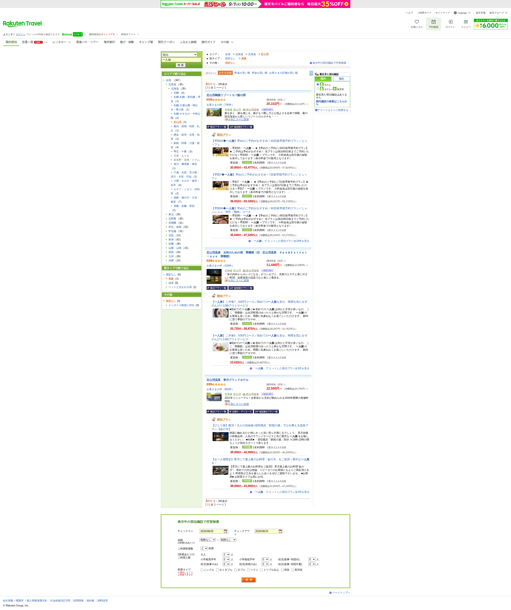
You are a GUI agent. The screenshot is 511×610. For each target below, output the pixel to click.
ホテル (327, 85)
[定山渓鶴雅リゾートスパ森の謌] (266, 110)
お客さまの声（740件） (220, 104)
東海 (171, 239)
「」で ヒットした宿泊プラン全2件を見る (281, 368)
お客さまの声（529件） (220, 265)
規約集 (90, 600)
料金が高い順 (259, 72)
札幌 (176, 92)
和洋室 (298, 569)
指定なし (230, 58)
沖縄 (171, 260)
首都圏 (172, 222)
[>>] (311, 72)
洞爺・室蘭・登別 (184, 205)
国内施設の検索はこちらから (331, 103)
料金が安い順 (242, 72)
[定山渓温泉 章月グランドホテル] (266, 394)
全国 (227, 54)
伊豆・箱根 (174, 226)
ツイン (254, 569)
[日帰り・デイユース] (241, 411)
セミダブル (225, 569)
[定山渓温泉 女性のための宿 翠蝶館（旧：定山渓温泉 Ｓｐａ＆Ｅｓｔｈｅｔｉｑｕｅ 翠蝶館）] (266, 271)
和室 (286, 569)
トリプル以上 (271, 569)
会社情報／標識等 (13, 600)
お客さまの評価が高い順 (283, 72)
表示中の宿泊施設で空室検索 (329, 62)
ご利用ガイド (424, 12)
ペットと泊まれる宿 (180, 287)
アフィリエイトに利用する (333, 110)
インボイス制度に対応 (181, 305)
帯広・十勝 (180, 151)
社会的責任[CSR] (60, 600)
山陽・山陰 (174, 247)
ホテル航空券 (334, 89)
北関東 (172, 218)
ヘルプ (409, 12)
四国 (171, 252)
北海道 (239, 54)
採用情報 (78, 600)
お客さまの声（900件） (220, 389)
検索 (249, 579)
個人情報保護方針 (37, 600)
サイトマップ (442, 12)
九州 (171, 256)
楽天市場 (480, 12)
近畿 (171, 243)
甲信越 (172, 231)
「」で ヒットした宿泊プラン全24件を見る (280, 240)
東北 (171, 214)
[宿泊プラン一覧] (217, 127)
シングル (209, 569)
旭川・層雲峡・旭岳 (185, 164)
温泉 (171, 282)
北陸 (171, 235)
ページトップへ (341, 592)
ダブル (241, 569)
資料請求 (102, 600)
